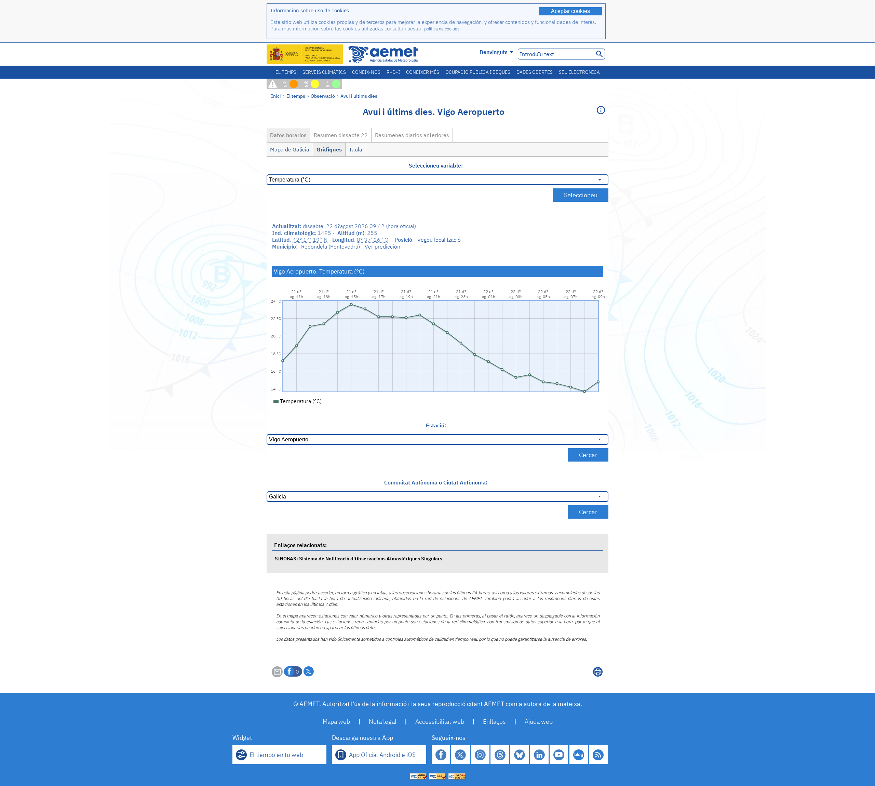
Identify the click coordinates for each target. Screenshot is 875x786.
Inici (276, 96)
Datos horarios (288, 135)
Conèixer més (422, 72)
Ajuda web (539, 721)
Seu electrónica (579, 72)
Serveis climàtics (324, 72)
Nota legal (382, 721)
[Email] (277, 675)
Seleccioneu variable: (436, 165)
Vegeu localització (439, 239)
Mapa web (336, 721)
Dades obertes (534, 72)
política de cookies (441, 29)
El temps (285, 72)
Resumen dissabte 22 (341, 135)
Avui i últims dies (358, 96)
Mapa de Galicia (289, 149)
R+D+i (393, 72)
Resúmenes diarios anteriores (412, 135)
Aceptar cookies (570, 11)
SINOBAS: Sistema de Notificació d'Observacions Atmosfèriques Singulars (358, 558)
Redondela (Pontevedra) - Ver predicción (350, 246)
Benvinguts (494, 52)
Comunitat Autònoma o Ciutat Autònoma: (435, 482)
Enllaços (494, 721)
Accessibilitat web (439, 721)
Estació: (436, 425)
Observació (323, 96)
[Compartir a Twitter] (309, 671)
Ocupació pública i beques (477, 72)
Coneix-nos (366, 72)
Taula (355, 149)
